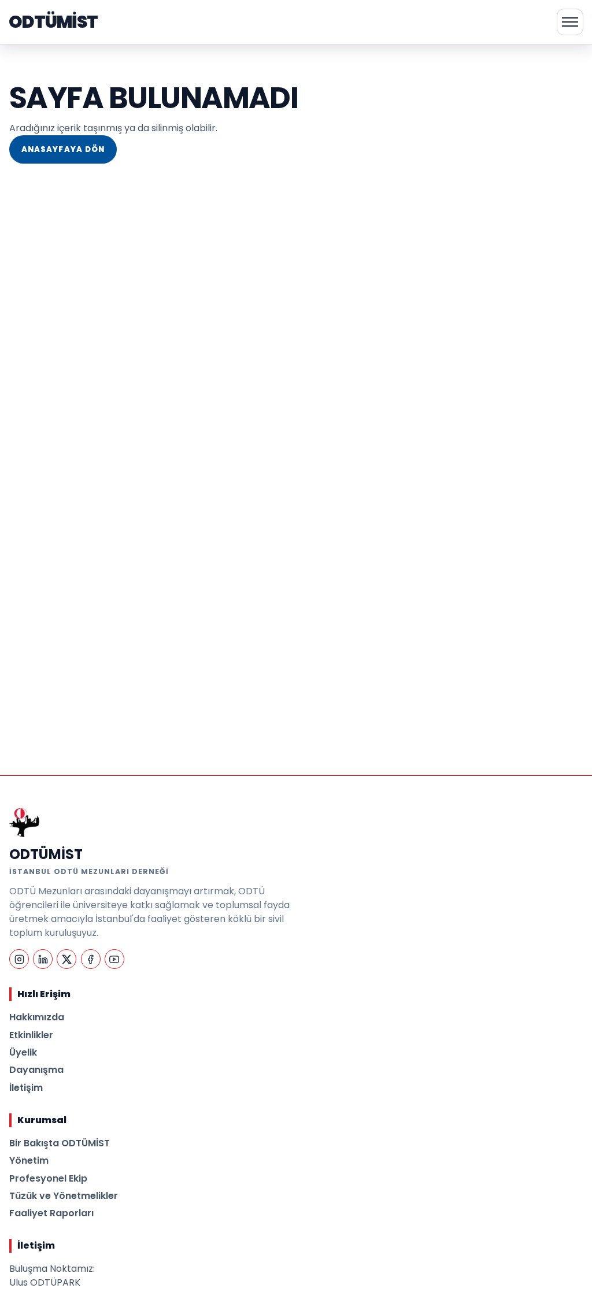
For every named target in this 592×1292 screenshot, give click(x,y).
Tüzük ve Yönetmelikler (63, 1195)
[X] (66, 959)
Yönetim (29, 1160)
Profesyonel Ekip (48, 1178)
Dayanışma (36, 1069)
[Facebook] (91, 959)
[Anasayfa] (24, 822)
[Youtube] (114, 959)
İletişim (26, 1087)
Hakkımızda (36, 1017)
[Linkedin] (43, 959)
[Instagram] (19, 959)
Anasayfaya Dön (63, 149)
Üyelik (23, 1052)
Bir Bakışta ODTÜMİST (59, 1143)
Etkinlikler (31, 1035)
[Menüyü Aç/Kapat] (570, 22)
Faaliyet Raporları (51, 1213)
